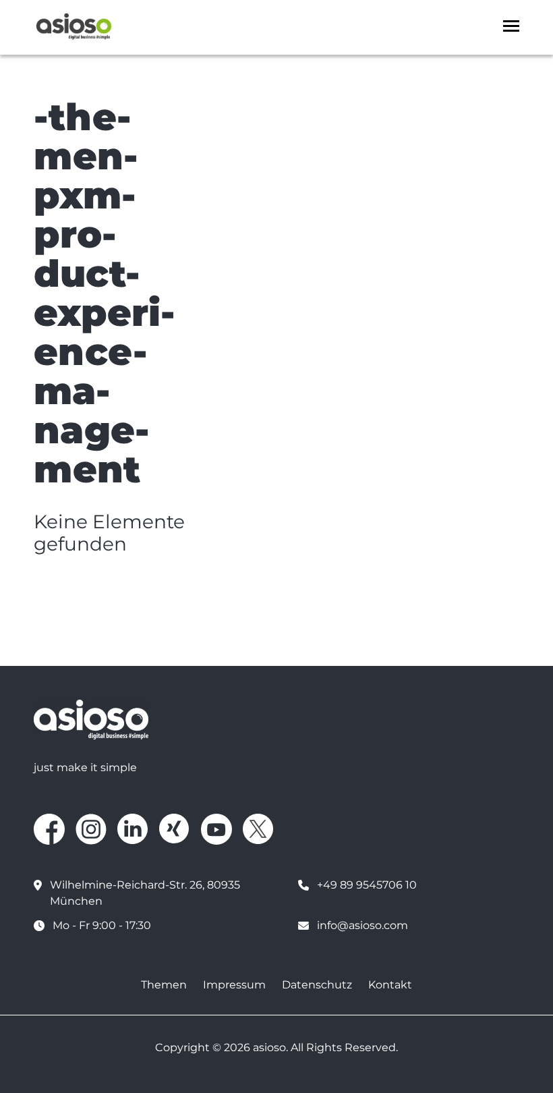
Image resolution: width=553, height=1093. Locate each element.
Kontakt (390, 984)
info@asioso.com (362, 925)
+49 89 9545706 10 (367, 884)
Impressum (234, 984)
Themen (164, 984)
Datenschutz (317, 984)
